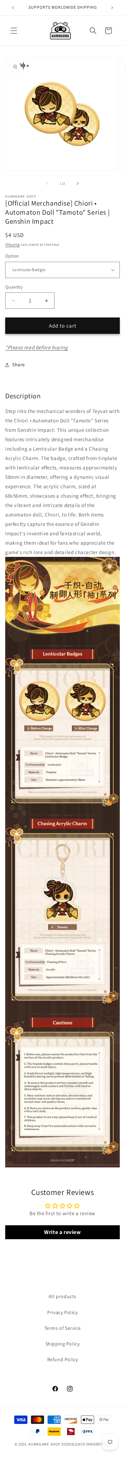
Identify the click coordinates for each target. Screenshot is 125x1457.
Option (12, 256)
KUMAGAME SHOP (44, 1444)
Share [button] (18, 364)
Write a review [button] (62, 1232)
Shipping (12, 244)
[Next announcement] (112, 7)
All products (62, 1296)
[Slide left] (47, 183)
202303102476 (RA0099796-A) (85, 1444)
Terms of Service (62, 1328)
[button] (14, 30)
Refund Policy (62, 1359)
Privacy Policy (62, 1312)
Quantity (14, 287)
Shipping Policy (62, 1344)
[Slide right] (77, 183)
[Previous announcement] (12, 7)
